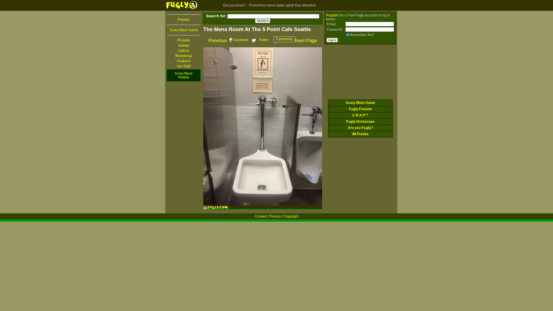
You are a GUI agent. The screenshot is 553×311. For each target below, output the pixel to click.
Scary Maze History (184, 75)
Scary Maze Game (184, 30)
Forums (183, 19)
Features (184, 61)
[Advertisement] (184, 146)
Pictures (183, 40)
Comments (284, 39)
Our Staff (183, 66)
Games (183, 45)
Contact (261, 216)
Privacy (275, 216)
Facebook (240, 40)
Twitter (264, 40)
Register (332, 15)
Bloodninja (183, 56)
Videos (183, 50)
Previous (217, 40)
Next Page (306, 40)
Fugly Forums (360, 109)
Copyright (290, 216)
